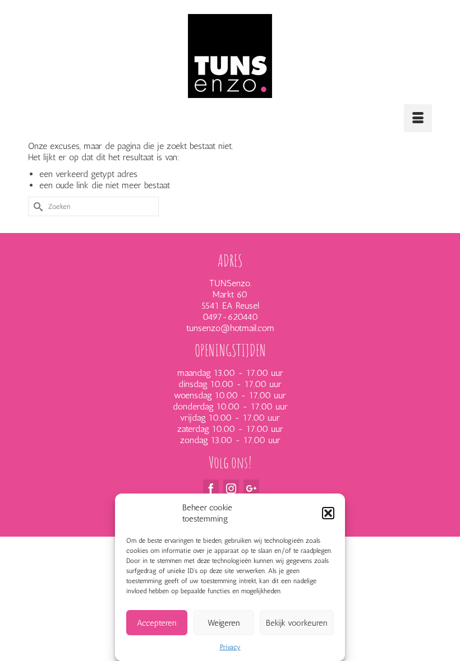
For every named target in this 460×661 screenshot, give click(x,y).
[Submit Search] (36, 206)
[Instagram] (231, 488)
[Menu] (418, 118)
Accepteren (157, 623)
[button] (328, 513)
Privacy (230, 647)
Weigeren (224, 623)
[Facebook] (211, 488)
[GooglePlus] (251, 488)
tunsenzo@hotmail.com (230, 328)
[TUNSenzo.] (230, 56)
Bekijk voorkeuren (297, 623)
